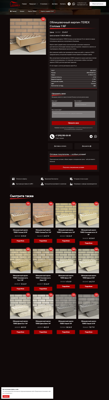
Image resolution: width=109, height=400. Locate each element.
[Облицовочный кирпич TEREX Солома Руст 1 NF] (43, 215)
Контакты (63, 4)
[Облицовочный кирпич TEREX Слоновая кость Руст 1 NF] (20, 261)
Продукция (32, 4)
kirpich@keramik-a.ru (82, 4)
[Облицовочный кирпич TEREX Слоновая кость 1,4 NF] (88, 215)
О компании (44, 4)
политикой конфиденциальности (83, 127)
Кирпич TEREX (32, 11)
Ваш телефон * (78, 101)
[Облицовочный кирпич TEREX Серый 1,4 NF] (88, 306)
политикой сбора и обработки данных (22, 393)
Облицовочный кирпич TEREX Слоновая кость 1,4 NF (88, 232)
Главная (24, 4)
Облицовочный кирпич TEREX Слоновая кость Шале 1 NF (43, 278)
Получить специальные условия (73, 167)
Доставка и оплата (60, 146)
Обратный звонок (97, 4)
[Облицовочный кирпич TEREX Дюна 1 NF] (65, 261)
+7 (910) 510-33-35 (81, 3)
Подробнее (20, 241)
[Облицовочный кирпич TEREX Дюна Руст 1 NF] (20, 306)
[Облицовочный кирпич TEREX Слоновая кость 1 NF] (65, 215)
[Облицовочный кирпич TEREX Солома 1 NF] (28, 36)
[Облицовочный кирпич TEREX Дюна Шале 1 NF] (43, 306)
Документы (86, 146)
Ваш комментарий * (57, 109)
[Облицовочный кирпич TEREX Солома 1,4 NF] (20, 215)
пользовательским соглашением (73, 129)
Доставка (54, 4)
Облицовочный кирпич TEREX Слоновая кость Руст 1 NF (20, 278)
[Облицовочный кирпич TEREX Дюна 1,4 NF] (88, 261)
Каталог (22, 11)
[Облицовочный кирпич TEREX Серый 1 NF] (65, 306)
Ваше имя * (54, 101)
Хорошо (6, 396)
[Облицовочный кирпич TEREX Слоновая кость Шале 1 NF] (43, 261)
